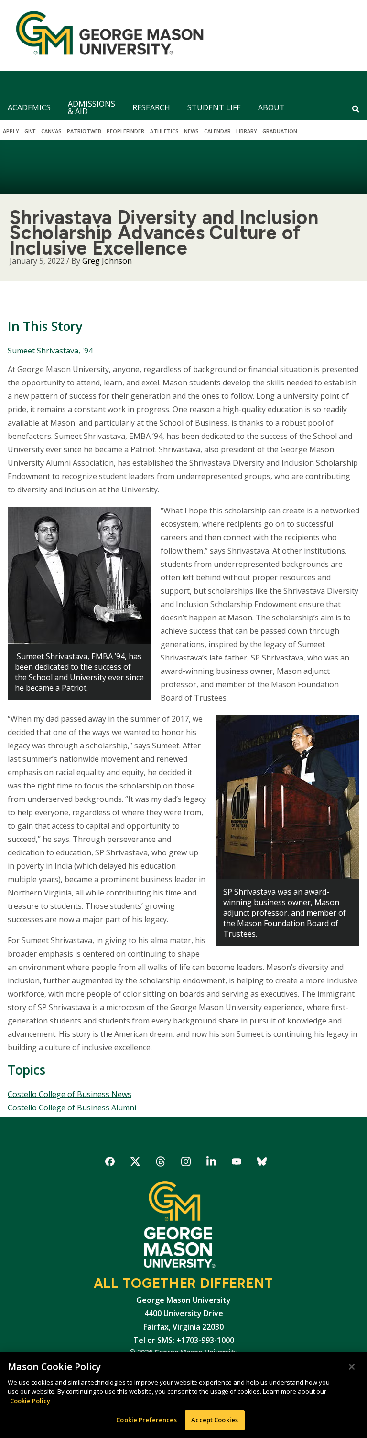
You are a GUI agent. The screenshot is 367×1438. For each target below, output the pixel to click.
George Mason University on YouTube (236, 1163)
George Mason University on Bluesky (262, 1163)
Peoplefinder (125, 131)
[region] (183, 1395)
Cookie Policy (30, 1400)
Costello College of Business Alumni (72, 1107)
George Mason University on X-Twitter (135, 1163)
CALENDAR (217, 131)
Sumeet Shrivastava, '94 (50, 350)
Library (246, 131)
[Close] (351, 1366)
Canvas (51, 131)
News (191, 131)
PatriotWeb (84, 131)
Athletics (164, 131)
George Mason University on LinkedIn (211, 1163)
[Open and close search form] (356, 108)
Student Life (214, 107)
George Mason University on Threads (160, 1163)
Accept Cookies (214, 1420)
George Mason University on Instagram (186, 1163)
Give (30, 131)
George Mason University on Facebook (110, 1163)
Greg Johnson (107, 261)
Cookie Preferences (146, 1420)
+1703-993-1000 (205, 1340)
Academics (29, 107)
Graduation (279, 131)
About (271, 107)
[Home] (106, 35)
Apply (11, 131)
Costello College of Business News (69, 1094)
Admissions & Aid (91, 107)
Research (151, 107)
